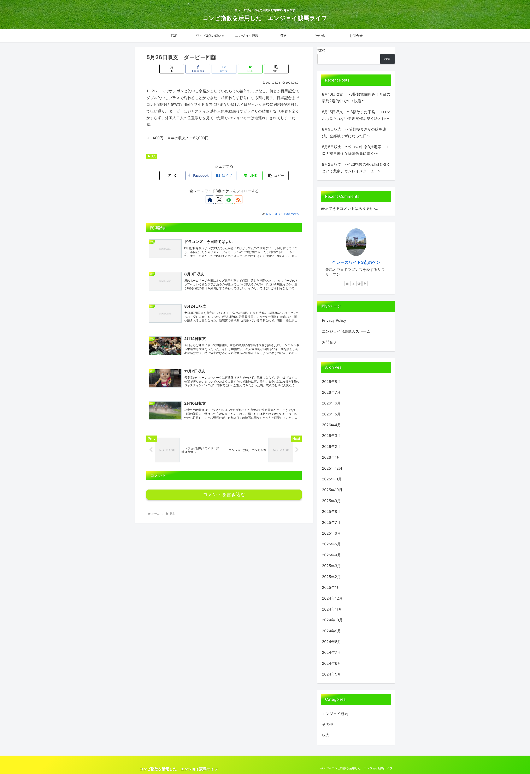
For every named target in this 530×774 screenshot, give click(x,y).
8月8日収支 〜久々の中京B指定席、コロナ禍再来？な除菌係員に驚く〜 (355, 150)
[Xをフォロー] (219, 200)
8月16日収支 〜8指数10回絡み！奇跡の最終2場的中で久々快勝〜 (356, 97)
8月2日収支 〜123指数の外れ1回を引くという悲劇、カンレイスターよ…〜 (356, 167)
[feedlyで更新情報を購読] (229, 200)
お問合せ (329, 342)
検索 (321, 50)
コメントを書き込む (224, 494)
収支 (153, 156)
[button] (276, 68)
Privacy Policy (334, 320)
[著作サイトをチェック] (210, 200)
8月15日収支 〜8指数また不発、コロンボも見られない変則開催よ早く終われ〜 (356, 115)
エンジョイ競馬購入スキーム (346, 331)
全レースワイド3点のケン (356, 262)
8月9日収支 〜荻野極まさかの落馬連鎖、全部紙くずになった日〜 (354, 132)
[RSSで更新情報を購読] (238, 200)
